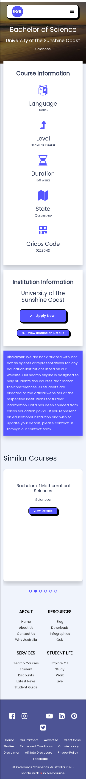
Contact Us (26, 633)
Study (59, 669)
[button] (30, 591)
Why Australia (26, 639)
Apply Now (45, 315)
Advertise (51, 740)
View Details (43, 511)
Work (60, 675)
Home (26, 621)
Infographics (60, 633)
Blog (60, 621)
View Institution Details (45, 333)
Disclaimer (11, 752)
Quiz (60, 639)
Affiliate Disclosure (38, 752)
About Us (26, 627)
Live (60, 681)
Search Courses (26, 663)
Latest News (26, 681)
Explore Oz (60, 663)
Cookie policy (68, 746)
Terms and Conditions (36, 746)
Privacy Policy (68, 752)
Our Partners (29, 740)
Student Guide (26, 687)
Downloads (60, 627)
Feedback (40, 759)
